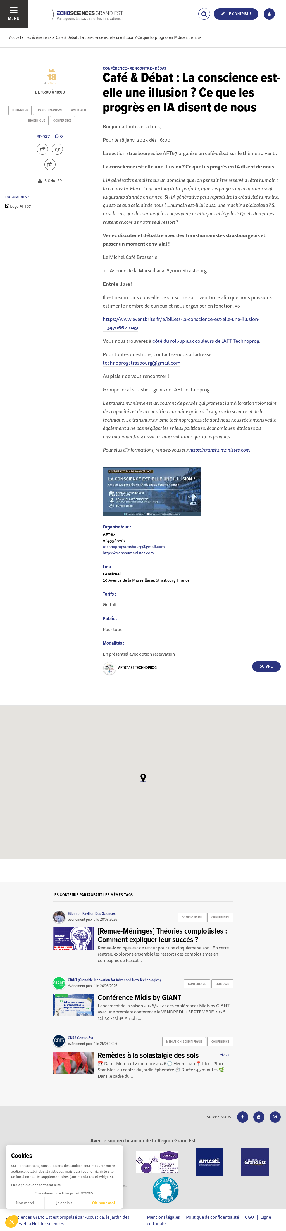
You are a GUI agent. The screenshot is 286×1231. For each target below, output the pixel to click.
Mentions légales (163, 1217)
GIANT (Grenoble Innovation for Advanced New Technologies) (114, 980)
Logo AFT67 (20, 206)
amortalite (79, 110)
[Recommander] (57, 149)
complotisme (192, 918)
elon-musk (20, 110)
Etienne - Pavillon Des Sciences (92, 913)
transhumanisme (49, 110)
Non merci (25, 1203)
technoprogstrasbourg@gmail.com (141, 362)
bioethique (36, 121)
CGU (249, 1217)
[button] (11, 1221)
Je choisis (64, 1203)
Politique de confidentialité (212, 1217)
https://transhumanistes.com (128, 552)
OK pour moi (103, 1203)
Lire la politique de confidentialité (36, 1184)
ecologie (222, 984)
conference (62, 121)
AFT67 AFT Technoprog (137, 667)
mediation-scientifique (184, 1042)
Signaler (53, 181)
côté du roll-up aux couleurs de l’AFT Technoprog (205, 341)
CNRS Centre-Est (80, 1037)
